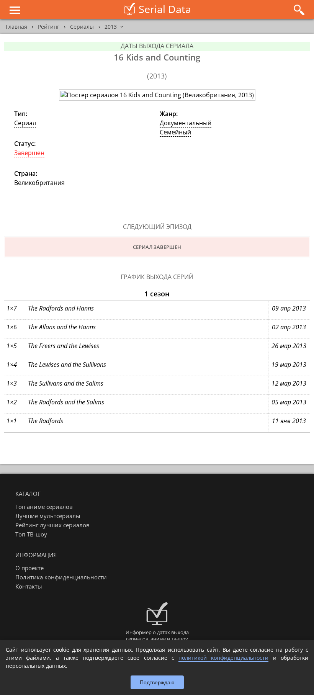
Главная (16, 26)
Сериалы (82, 26)
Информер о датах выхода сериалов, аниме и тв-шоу (157, 635)
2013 (111, 26)
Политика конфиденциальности (61, 577)
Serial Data (165, 9)
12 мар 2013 (288, 383)
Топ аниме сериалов (44, 506)
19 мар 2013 (288, 364)
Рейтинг (48, 26)
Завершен (29, 153)
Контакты (28, 586)
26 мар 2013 (288, 346)
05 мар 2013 (288, 402)
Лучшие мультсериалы (47, 516)
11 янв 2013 (289, 421)
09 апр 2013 (289, 308)
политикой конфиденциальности (223, 657)
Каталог (28, 493)
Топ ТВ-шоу (31, 534)
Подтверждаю (157, 682)
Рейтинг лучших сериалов (52, 525)
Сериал (25, 123)
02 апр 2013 (289, 327)
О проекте (29, 568)
